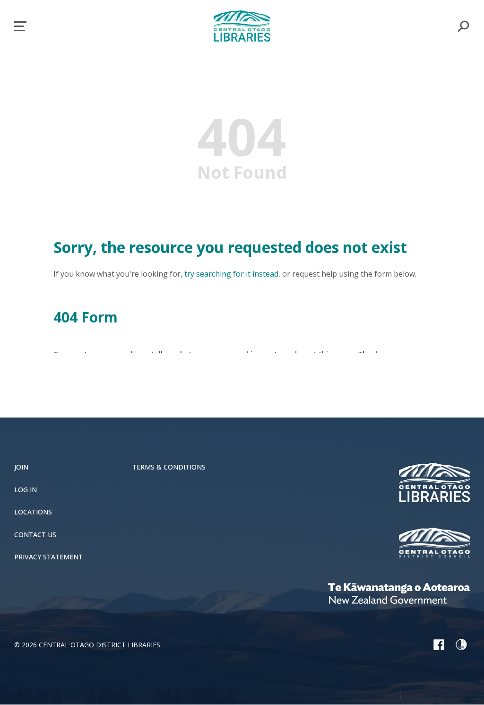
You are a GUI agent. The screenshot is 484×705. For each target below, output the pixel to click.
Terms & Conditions (169, 467)
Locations (33, 512)
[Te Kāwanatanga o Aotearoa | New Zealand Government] (399, 595)
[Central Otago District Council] (434, 544)
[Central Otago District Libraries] (434, 484)
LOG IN (25, 490)
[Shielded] (461, 644)
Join (21, 467)
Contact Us (35, 535)
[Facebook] (438, 644)
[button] (20, 26)
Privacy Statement (48, 557)
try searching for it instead (231, 274)
